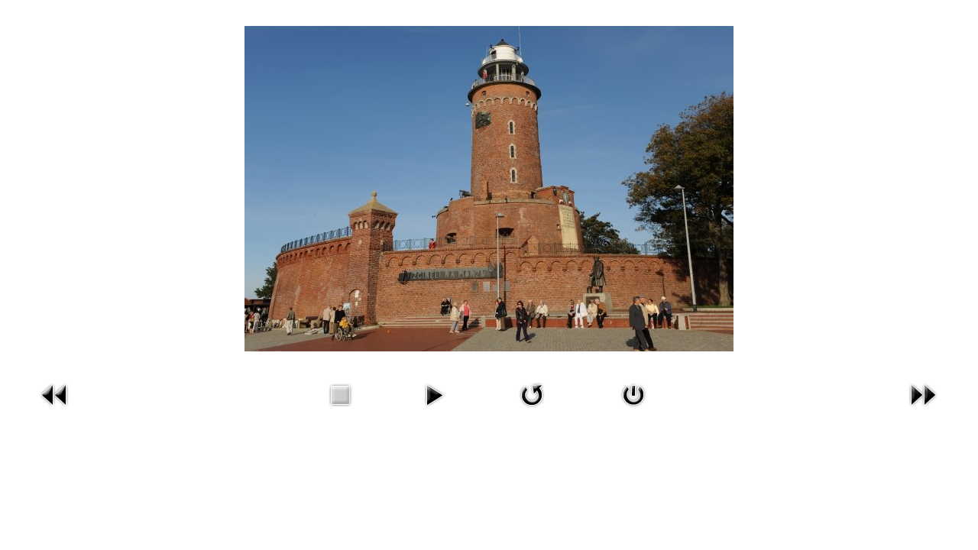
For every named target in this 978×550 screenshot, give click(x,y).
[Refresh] (532, 410)
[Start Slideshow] (434, 410)
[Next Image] (923, 410)
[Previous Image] (55, 410)
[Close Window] (633, 410)
